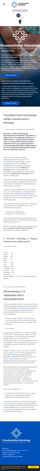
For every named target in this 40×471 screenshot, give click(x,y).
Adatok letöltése (30, 276)
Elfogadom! (33, 467)
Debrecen (23, 308)
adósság (29, 371)
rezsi (30, 379)
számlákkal (25, 193)
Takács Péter (11, 355)
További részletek (10, 75)
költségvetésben (10, 407)
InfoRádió (15, 356)
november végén (17, 306)
